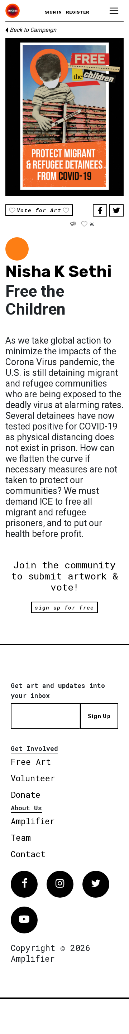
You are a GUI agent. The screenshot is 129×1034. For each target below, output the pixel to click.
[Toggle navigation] (114, 11)
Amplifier (33, 821)
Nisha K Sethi (58, 271)
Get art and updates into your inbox (58, 690)
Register (77, 12)
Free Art (31, 761)
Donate (25, 794)
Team (21, 837)
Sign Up (99, 716)
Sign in (53, 12)
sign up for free (64, 607)
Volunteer (33, 778)
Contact (28, 854)
